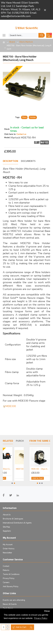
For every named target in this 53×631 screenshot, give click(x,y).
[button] (12, 483)
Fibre (24, 117)
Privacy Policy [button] (40, 618)
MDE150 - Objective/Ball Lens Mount (40, 469)
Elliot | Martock (26, 42)
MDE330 (11, 406)
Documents (28, 161)
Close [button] (47, 611)
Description (10, 161)
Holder (33, 117)
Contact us (21, 134)
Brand (12, 42)
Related (8, 441)
